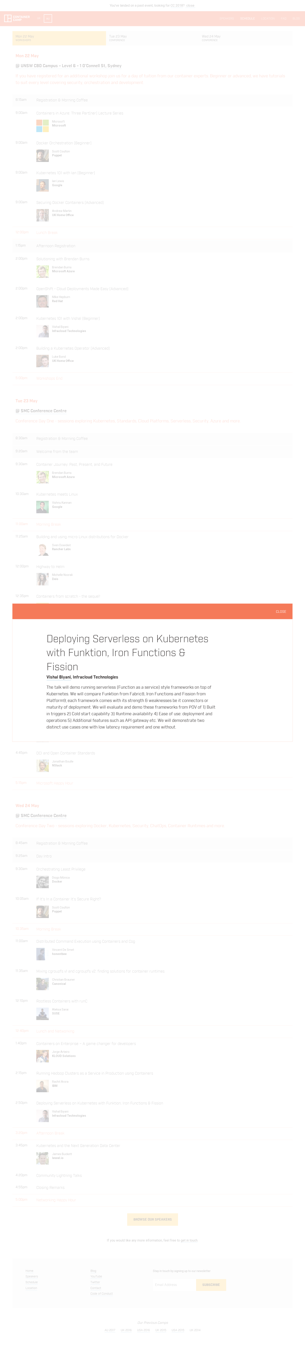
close (281, 612)
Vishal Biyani (58, 677)
